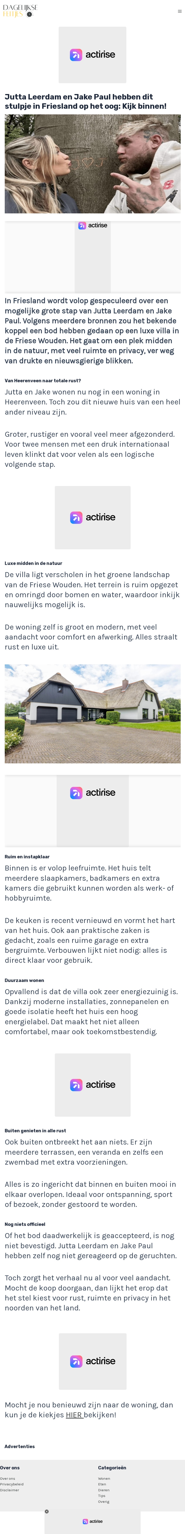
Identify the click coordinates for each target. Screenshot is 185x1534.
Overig (103, 1501)
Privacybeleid (12, 1484)
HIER (75, 1414)
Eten (102, 1484)
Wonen (104, 1478)
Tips (101, 1495)
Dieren (104, 1490)
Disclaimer (9, 1490)
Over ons (7, 1478)
